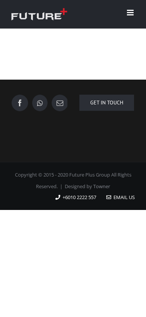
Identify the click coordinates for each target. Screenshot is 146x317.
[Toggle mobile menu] (131, 13)
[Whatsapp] (40, 103)
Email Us (123, 197)
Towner (101, 186)
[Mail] (60, 103)
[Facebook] (20, 103)
